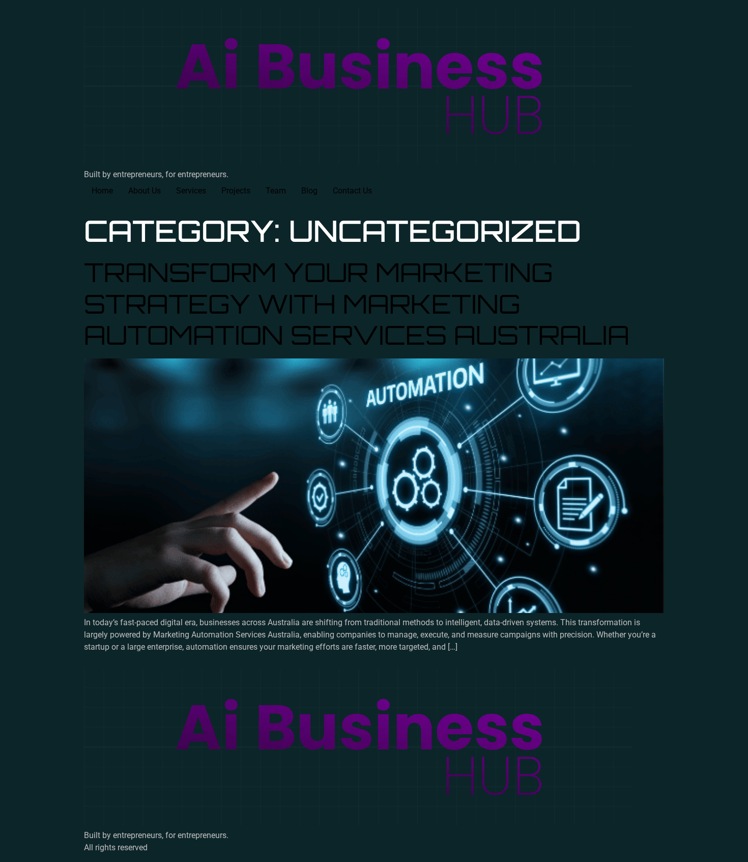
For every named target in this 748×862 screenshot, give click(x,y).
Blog (309, 191)
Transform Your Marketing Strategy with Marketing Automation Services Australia (356, 303)
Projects (235, 191)
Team (276, 191)
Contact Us (352, 191)
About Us (144, 191)
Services (191, 191)
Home (102, 191)
